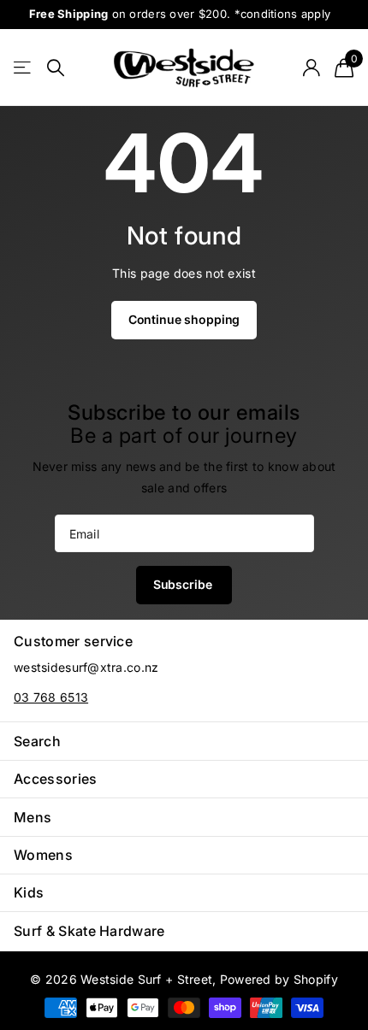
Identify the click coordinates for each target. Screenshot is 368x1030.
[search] (55, 68)
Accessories (56, 778)
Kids (29, 892)
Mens (32, 817)
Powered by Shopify (279, 979)
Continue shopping (184, 319)
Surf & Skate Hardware (89, 930)
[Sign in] (311, 67)
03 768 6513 (51, 697)
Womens (43, 854)
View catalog (23, 68)
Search (37, 741)
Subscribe (184, 584)
